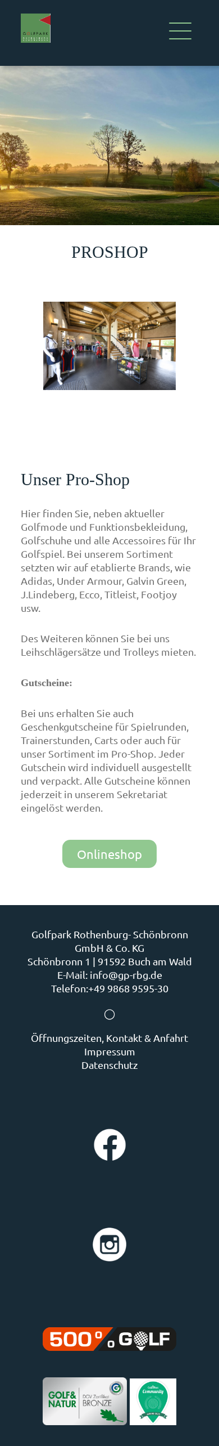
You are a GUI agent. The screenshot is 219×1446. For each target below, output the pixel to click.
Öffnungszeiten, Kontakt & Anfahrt (109, 1038)
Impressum (109, 1051)
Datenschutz (109, 1065)
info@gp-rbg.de (126, 975)
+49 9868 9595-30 (128, 988)
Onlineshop (109, 854)
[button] (180, 33)
